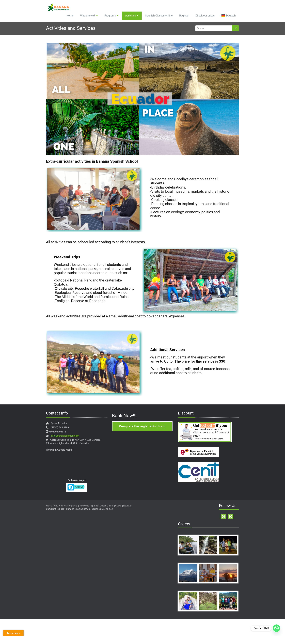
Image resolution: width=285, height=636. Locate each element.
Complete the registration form (142, 426)
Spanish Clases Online (102, 505)
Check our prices (205, 15)
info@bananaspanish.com (65, 435)
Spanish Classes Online (159, 15)
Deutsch (231, 15)
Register (184, 15)
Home (69, 15)
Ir (236, 28)
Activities (130, 15)
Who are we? (87, 15)
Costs (118, 505)
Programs (110, 15)
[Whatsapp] (276, 628)
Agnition (108, 509)
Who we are (59, 505)
